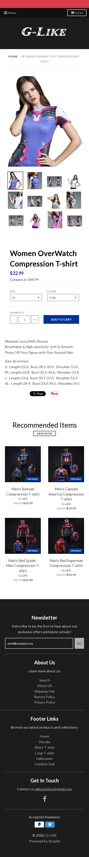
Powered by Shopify (44, 841)
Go (79, 643)
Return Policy (44, 697)
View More (44, 433)
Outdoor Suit (44, 764)
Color (51, 291)
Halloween (44, 758)
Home (13, 56)
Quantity (17, 312)
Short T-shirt (45, 747)
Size (12, 291)
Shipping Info (44, 691)
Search (44, 680)
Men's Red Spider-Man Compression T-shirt (23, 565)
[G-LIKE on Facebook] (44, 798)
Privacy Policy (44, 702)
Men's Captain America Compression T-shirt (66, 494)
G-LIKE (23, 499)
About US (44, 685)
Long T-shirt (44, 753)
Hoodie (44, 742)
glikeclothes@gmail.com (53, 789)
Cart (79, 13)
